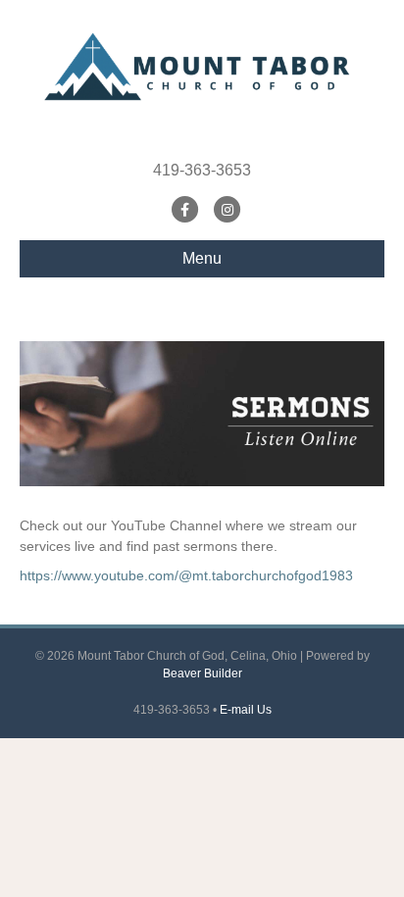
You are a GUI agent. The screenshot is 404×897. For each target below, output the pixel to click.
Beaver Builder (202, 673)
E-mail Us (246, 710)
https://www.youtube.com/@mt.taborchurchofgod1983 (186, 575)
